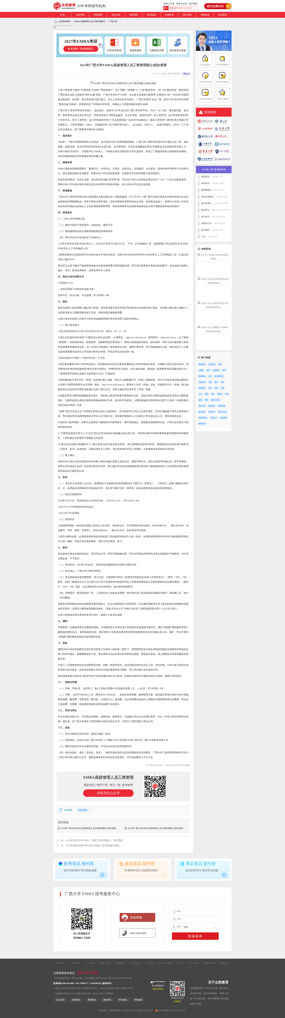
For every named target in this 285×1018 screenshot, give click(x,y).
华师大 (220, 394)
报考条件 (211, 406)
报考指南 (61, 963)
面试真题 (221, 406)
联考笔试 (202, 364)
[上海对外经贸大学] (222, 161)
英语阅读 (202, 376)
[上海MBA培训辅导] (65, 6)
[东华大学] (205, 154)
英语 (220, 364)
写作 (212, 394)
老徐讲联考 (218, 376)
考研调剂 (133, 15)
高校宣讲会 (202, 418)
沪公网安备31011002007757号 (171, 1010)
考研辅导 (98, 15)
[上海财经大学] (205, 131)
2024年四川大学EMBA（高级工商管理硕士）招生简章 (94, 840)
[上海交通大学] (205, 123)
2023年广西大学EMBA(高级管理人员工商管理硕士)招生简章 (155, 828)
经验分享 (202, 382)
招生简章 (187, 15)
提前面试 (216, 370)
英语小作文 (215, 400)
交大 (210, 376)
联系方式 (224, 963)
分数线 (201, 370)
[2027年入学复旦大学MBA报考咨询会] (213, 259)
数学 (224, 370)
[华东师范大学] (222, 139)
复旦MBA (150, 963)
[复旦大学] (222, 123)
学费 (222, 388)
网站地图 (194, 963)
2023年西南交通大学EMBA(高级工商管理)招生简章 (92, 845)
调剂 (206, 400)
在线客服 (136, 917)
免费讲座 (205, 15)
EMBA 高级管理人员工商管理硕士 (89, 21)
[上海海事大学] (205, 161)
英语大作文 (222, 412)
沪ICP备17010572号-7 (143, 1010)
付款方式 (179, 963)
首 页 (62, 15)
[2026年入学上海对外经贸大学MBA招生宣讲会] (213, 307)
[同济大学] (222, 131)
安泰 (216, 388)
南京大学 (202, 406)
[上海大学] (205, 146)
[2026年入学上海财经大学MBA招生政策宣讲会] (213, 331)
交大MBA (135, 963)
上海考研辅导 (64, 21)
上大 (200, 394)
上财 (210, 382)
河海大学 (213, 418)
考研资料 (120, 963)
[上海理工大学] (222, 154)
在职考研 (80, 15)
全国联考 (169, 15)
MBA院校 (90, 963)
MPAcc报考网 (165, 963)
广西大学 (113, 21)
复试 (208, 370)
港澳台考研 (105, 963)
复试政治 (202, 412)
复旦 (216, 382)
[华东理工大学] (205, 139)
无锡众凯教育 (209, 963)
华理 (210, 388)
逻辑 (200, 400)
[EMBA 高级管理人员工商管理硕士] (214, 50)
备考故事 (151, 15)
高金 (206, 394)
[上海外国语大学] (222, 146)
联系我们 (222, 15)
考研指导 (202, 388)
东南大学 (211, 412)
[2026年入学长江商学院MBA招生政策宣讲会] (213, 283)
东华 (227, 394)
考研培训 (202, 424)
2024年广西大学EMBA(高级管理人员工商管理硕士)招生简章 (88, 828)
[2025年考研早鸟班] (62, 26)
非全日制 (115, 15)
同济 (222, 382)
